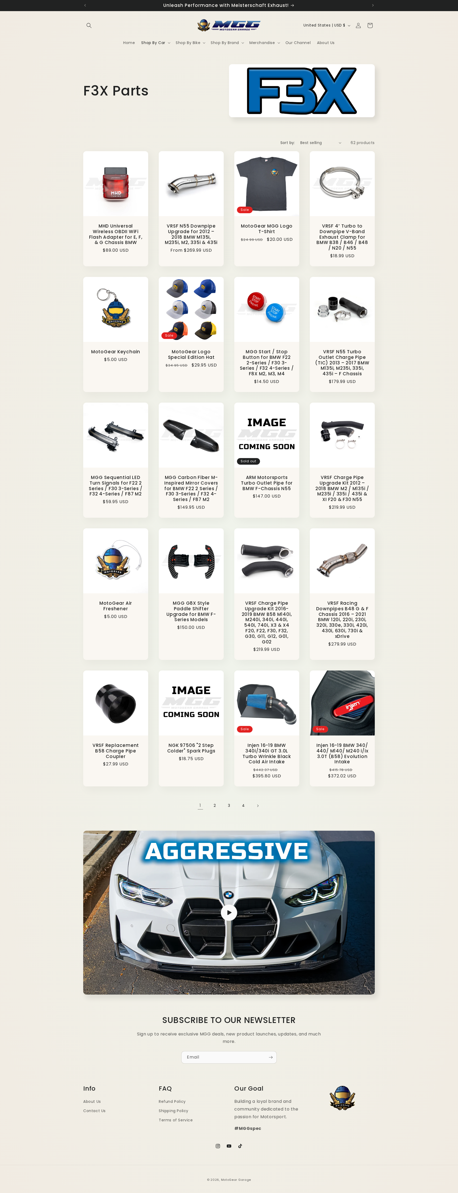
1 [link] (200, 805)
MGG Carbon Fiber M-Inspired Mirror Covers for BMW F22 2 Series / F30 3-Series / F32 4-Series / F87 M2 (191, 488)
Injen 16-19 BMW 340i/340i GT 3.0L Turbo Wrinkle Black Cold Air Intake (267, 754)
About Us (92, 1101)
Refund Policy (172, 1101)
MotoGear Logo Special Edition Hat (191, 354)
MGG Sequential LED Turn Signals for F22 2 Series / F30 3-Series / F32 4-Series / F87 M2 (116, 486)
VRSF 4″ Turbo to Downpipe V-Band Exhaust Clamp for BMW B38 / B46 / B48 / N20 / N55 (342, 237)
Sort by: (287, 142)
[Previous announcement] (85, 5)
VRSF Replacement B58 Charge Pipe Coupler (116, 751)
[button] (89, 25)
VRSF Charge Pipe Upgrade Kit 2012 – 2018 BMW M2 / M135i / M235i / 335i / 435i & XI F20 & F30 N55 (342, 488)
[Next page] (257, 806)
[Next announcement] (373, 5)
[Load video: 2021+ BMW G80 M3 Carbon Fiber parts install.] (229, 913)
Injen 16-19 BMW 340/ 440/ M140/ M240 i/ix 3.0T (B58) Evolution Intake (342, 754)
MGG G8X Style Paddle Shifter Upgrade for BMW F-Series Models (191, 611)
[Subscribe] (270, 1057)
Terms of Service (176, 1120)
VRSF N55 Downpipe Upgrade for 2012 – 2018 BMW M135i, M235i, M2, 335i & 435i (191, 234)
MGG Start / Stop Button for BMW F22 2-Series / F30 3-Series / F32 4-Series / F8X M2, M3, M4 (267, 363)
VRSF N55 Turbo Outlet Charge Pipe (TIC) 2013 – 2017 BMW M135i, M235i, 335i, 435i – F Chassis (342, 363)
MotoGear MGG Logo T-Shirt (267, 228)
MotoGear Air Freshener (115, 606)
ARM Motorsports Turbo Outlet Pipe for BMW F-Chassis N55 (267, 483)
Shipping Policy (173, 1110)
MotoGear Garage (236, 1180)
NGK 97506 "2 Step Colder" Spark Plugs (191, 748)
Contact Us (94, 1110)
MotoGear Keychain (115, 352)
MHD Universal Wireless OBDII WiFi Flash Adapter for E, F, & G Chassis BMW (116, 234)
